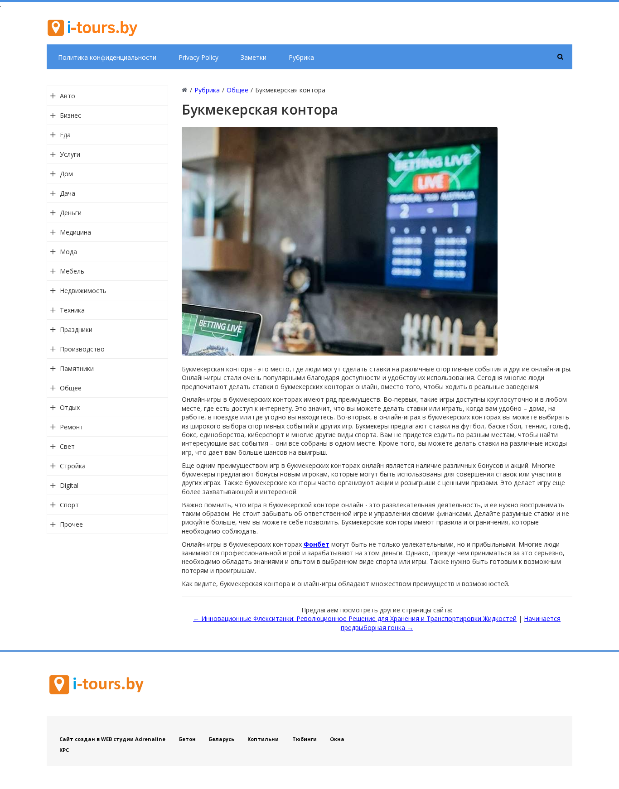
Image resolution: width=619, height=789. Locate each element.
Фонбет (316, 544)
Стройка (73, 466)
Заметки (253, 57)
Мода (68, 251)
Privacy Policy (198, 57)
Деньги (71, 212)
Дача (67, 193)
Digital (69, 485)
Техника (72, 310)
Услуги (70, 154)
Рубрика (301, 57)
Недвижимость (83, 290)
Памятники (77, 368)
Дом (66, 173)
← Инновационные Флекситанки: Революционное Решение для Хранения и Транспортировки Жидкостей (355, 618)
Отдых (70, 407)
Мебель (72, 271)
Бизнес (70, 115)
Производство (82, 349)
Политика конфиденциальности (107, 57)
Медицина (75, 232)
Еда (65, 134)
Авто (67, 95)
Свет (67, 446)
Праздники (76, 329)
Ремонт (71, 427)
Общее (71, 388)
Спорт (69, 504)
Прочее (71, 524)
